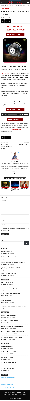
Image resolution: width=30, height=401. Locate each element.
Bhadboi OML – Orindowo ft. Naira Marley (15, 189)
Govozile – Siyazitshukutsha (8, 315)
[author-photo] (15, 156)
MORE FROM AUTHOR (20, 178)
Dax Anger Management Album (9, 352)
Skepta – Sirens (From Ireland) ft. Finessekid (13, 262)
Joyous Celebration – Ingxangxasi (10, 288)
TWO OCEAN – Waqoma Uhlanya (9, 320)
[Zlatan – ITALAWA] (5, 184)
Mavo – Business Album (7, 368)
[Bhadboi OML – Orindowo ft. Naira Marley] (15, 184)
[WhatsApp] (9, 21)
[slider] (26, 114)
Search (2, 240)
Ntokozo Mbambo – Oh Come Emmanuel (12, 326)
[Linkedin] (15, 174)
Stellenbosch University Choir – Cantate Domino (14, 306)
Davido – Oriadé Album (7, 357)
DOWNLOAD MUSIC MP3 (13, 34)
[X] (6, 21)
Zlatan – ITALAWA (4, 188)
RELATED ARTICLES (9, 178)
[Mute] (22, 114)
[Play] (3, 114)
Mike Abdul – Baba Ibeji (7, 282)
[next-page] (16, 193)
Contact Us (12, 392)
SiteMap (15, 396)
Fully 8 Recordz (5, 73)
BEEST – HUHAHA (24, 145)
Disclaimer (19, 392)
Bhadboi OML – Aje (24, 188)
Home (2, 5)
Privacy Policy (14, 394)
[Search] (26, 243)
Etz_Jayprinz (4, 17)
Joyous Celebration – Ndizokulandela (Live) (12, 331)
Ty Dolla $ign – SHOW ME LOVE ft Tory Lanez (13, 268)
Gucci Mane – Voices (6, 251)
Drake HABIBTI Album (6, 346)
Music (6, 5)
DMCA (24, 392)
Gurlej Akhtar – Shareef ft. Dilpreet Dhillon (6, 146)
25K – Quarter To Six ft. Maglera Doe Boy (12, 337)
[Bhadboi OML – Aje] (24, 184)
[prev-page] (14, 193)
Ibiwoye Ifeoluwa (4, 290)
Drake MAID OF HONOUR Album (9, 363)
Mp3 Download (6, 394)
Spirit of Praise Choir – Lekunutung (10, 293)
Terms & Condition (23, 394)
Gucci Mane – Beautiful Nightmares (10, 257)
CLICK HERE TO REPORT (15, 129)
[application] (15, 114)
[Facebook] (2, 21)
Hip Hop (12, 5)
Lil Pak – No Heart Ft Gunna (8, 273)
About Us (7, 392)
